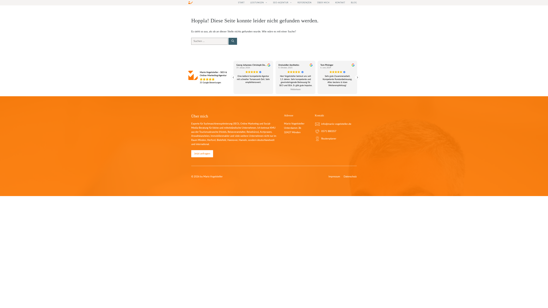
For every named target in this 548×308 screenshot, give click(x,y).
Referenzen (305, 3)
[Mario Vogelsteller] (190, 2)
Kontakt (340, 3)
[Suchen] (232, 41)
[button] (357, 77)
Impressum (334, 176)
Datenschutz (350, 176)
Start (241, 3)
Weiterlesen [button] (295, 90)
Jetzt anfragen (202, 153)
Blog (354, 3)
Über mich (323, 3)
